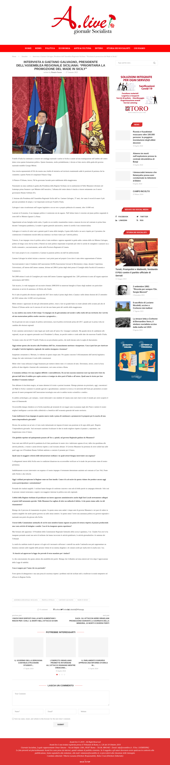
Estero (99, 48)
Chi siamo (139, 48)
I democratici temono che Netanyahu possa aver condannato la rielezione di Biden (145, 176)
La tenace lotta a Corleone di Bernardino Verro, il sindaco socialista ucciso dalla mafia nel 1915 (145, 323)
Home (28, 48)
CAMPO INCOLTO (141, 191)
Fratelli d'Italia (48, 600)
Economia (64, 48)
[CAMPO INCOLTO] (122, 195)
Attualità (25, 56)
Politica (50, 48)
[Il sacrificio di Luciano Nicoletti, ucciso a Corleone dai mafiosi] (122, 306)
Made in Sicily (83, 600)
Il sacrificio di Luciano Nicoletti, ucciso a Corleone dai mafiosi (143, 305)
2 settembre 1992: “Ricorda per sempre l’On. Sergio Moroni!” (145, 289)
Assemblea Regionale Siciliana (26, 600)
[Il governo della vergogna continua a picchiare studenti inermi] (28, 647)
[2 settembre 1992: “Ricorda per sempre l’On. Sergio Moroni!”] (122, 290)
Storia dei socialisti (118, 48)
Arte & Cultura (82, 48)
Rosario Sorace (56, 72)
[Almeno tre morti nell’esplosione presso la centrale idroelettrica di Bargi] (122, 157)
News (38, 48)
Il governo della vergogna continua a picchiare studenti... (28, 662)
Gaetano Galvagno (66, 600)
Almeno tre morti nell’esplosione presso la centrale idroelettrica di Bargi (144, 157)
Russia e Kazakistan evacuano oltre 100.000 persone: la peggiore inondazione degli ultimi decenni (144, 137)
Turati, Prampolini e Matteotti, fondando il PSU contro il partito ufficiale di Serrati (136, 272)
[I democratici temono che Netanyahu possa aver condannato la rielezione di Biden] (122, 176)
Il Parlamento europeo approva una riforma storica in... (93, 662)
